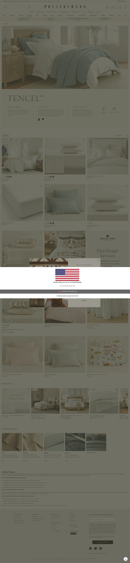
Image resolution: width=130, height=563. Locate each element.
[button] (126, 559)
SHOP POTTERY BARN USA (69, 291)
